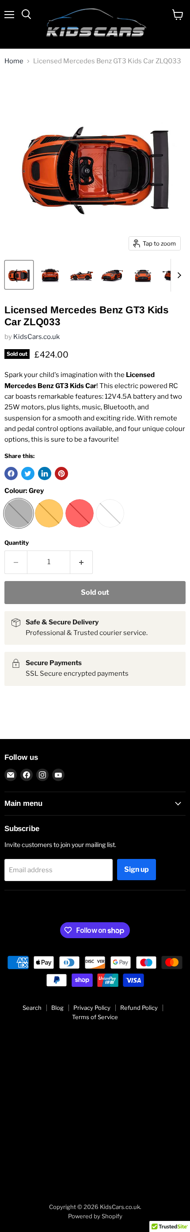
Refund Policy (139, 1007)
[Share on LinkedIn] (44, 473)
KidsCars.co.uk (36, 337)
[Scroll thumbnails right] (178, 275)
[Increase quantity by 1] (81, 562)
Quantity (16, 542)
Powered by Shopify (95, 1216)
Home (13, 61)
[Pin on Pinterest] (61, 473)
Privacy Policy (91, 1007)
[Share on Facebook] (11, 473)
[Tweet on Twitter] (27, 473)
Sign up (136, 869)
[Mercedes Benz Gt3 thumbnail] (19, 275)
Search (32, 1007)
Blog (57, 1007)
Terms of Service (95, 1016)
